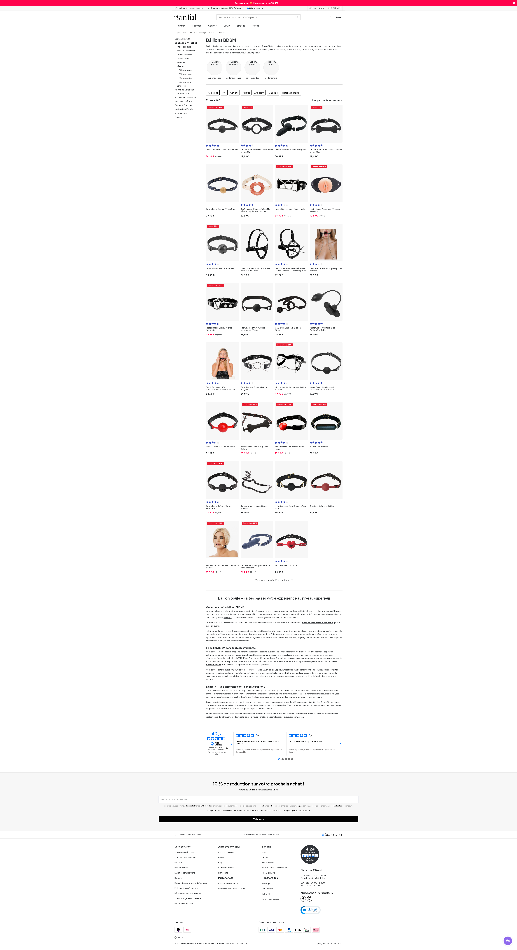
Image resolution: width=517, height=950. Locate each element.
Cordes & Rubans (184, 58)
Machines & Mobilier (184, 89)
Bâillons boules (185, 70)
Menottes (181, 62)
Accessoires (180, 113)
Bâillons (180, 66)
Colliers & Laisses (184, 54)
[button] (514, 3)
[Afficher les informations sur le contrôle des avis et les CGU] (227, 748)
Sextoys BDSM (182, 38)
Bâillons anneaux (186, 74)
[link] (180, 32)
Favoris (178, 117)
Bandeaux (181, 86)
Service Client (318, 8)
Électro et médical (183, 101)
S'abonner (258, 819)
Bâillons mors (185, 82)
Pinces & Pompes (183, 105)
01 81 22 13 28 (335, 8)
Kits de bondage (184, 47)
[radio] (207, 145)
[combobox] (256, 17)
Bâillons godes (185, 78)
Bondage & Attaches (185, 42)
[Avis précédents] (231, 743)
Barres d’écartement (186, 50)
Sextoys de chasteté (185, 97)
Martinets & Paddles (184, 109)
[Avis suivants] (340, 743)
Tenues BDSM (181, 93)
